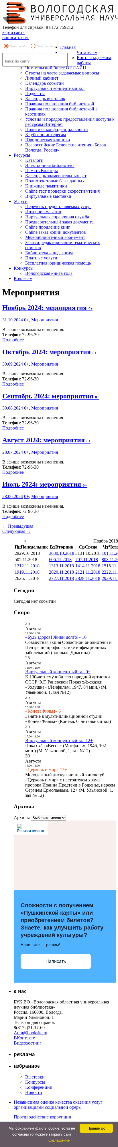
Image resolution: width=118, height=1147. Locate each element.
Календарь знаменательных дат (55, 175)
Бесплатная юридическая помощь (58, 263)
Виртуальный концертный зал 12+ (59, 740)
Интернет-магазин (43, 211)
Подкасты (35, 93)
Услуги (20, 201)
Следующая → (16, 531)
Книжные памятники (46, 186)
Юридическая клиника (47, 139)
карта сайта (13, 32)
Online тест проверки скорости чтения (62, 191)
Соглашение (59, 1140)
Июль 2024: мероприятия (44, 484)
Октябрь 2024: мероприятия (49, 352)
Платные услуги (41, 257)
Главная (68, 47)
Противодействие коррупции (42, 1116)
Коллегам (23, 278)
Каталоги (34, 160)
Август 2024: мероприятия (46, 440)
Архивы (22, 817)
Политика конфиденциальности (56, 129)
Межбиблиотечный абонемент (55, 237)
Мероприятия (44, 319)
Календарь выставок (45, 98)
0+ (26, 319)
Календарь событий (44, 83)
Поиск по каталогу (47, 46)
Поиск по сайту (18, 46)
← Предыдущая (17, 526)
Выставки (35, 1077)
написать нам (15, 37)
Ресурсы (22, 155)
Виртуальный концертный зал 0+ (58, 671)
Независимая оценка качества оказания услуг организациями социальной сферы (58, 1105)
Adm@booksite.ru (30, 1032)
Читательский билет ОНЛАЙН (55, 67)
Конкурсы (24, 268)
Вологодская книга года (48, 273)
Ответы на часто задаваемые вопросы (62, 72)
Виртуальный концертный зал (54, 88)
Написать (56, 961)
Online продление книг (47, 227)
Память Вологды (41, 170)
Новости (33, 1092)
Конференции (38, 1087)
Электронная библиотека (49, 165)
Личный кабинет (41, 78)
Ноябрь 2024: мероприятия (47, 307)
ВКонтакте (24, 1037)
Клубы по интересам (45, 134)
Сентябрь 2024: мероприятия (50, 396)
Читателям (87, 52)
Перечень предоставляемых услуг (58, 206)
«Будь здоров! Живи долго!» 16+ (57, 637)
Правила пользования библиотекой (59, 103)
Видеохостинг (28, 1043)
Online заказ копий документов (55, 232)
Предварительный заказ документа (59, 221)
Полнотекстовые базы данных (54, 180)
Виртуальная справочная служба (57, 216)
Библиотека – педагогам (49, 252)
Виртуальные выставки (48, 196)
